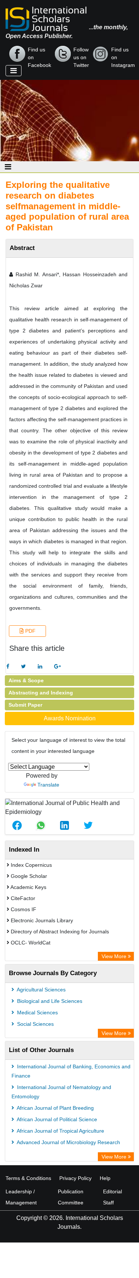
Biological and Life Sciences (49, 1001)
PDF (30, 631)
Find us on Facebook (39, 54)
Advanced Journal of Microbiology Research (68, 1142)
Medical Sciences (37, 1012)
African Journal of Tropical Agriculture (60, 1131)
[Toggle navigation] (13, 70)
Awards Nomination (70, 718)
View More (115, 956)
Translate (48, 785)
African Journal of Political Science (56, 1119)
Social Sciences (35, 1024)
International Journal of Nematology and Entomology (61, 1091)
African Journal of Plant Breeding (55, 1108)
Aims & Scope (26, 680)
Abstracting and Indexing (41, 693)
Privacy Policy (75, 1178)
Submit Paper (25, 705)
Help (105, 1178)
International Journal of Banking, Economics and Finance (70, 1071)
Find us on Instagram (123, 54)
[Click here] (7, 666)
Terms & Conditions (28, 1178)
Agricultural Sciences (41, 990)
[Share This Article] (17, 825)
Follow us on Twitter (81, 54)
